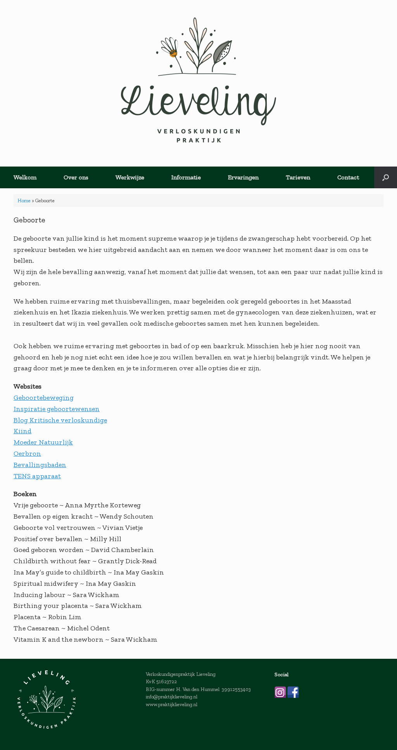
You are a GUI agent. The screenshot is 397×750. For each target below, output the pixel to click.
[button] (385, 177)
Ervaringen (243, 177)
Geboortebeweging (44, 397)
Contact (348, 177)
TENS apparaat (37, 476)
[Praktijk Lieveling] (198, 79)
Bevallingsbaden (40, 464)
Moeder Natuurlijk (43, 442)
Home (24, 200)
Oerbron (27, 453)
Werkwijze (130, 177)
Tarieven (298, 177)
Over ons (76, 177)
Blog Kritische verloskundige (60, 420)
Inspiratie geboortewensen (57, 409)
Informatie (186, 177)
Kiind (22, 431)
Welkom (25, 177)
